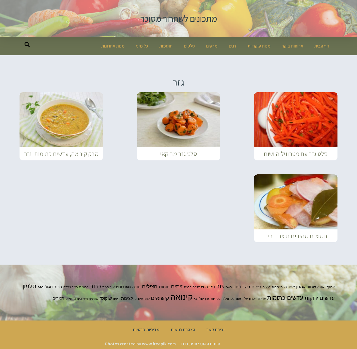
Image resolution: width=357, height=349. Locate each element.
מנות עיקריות (259, 46)
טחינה (118, 286)
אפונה (289, 286)
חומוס (164, 286)
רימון (116, 299)
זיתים (177, 286)
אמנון (300, 286)
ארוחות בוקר (292, 46)
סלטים (189, 46)
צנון (207, 299)
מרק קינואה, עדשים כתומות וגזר (61, 154)
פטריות (215, 299)
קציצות (127, 298)
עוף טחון (254, 299)
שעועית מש (90, 299)
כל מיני (142, 46)
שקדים (78, 299)
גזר (220, 286)
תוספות (166, 46)
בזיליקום (277, 287)
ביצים (256, 286)
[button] (27, 44)
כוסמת (106, 287)
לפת (41, 287)
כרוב (95, 286)
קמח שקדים (141, 299)
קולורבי (199, 299)
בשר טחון (241, 286)
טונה (136, 286)
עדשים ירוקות (320, 298)
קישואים (160, 298)
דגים (233, 46)
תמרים (58, 298)
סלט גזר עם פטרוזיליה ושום (296, 154)
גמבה (210, 286)
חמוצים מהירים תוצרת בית (295, 236)
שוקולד (106, 298)
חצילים (150, 286)
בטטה (267, 287)
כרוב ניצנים (70, 287)
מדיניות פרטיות (146, 330)
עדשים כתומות (285, 297)
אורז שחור (315, 286)
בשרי (228, 287)
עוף (263, 299)
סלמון (29, 286)
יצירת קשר (215, 330)
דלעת (187, 287)
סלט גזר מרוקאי (178, 154)
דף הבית (321, 46)
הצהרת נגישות (183, 330)
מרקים (212, 46)
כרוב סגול (53, 286)
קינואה (181, 297)
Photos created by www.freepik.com (140, 344)
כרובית (83, 287)
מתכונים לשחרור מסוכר (178, 18)
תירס (69, 299)
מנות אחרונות (113, 46)
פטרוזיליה (228, 299)
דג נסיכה (198, 287)
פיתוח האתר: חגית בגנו (200, 344)
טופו (128, 287)
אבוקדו (330, 287)
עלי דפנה (242, 299)
